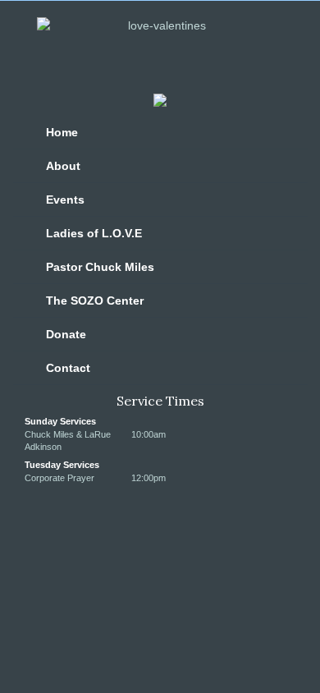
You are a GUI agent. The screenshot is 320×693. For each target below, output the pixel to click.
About (63, 165)
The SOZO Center (95, 300)
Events (65, 199)
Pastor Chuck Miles (100, 266)
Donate (66, 334)
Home (62, 132)
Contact (68, 367)
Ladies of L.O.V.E (94, 233)
